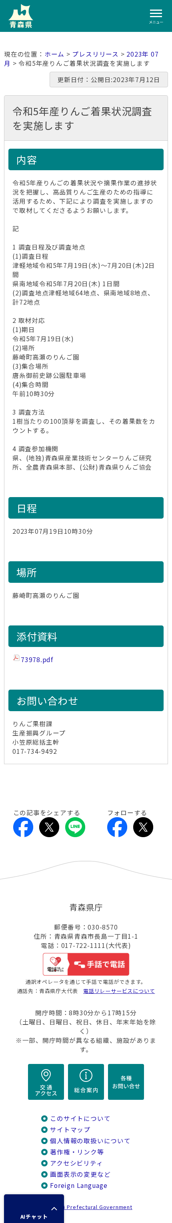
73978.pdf (37, 659)
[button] (34, 1208)
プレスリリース (95, 54)
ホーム (54, 54)
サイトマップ (70, 1129)
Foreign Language (79, 1185)
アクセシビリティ (76, 1163)
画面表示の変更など (80, 1174)
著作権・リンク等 (77, 1151)
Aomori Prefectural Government (89, 1207)
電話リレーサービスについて (119, 991)
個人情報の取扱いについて (90, 1140)
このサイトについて (80, 1118)
